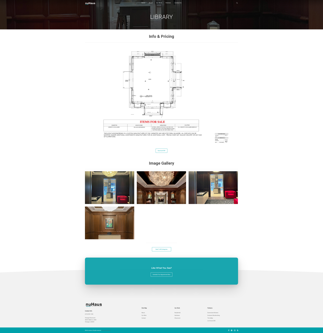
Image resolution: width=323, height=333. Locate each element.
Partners (168, 3)
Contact (144, 318)
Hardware (177, 315)
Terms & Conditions (106, 330)
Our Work (159, 3)
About (150, 3)
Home (143, 3)
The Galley (210, 318)
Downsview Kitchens (212, 312)
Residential (177, 312)
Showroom (177, 318)
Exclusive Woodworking (213, 315)
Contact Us (178, 3)
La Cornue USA (211, 320)
